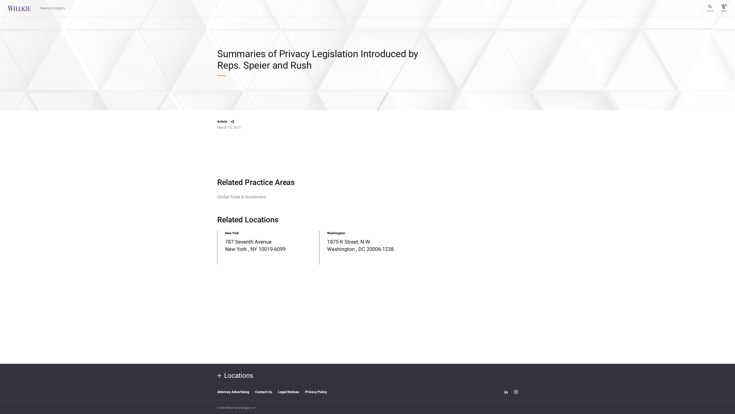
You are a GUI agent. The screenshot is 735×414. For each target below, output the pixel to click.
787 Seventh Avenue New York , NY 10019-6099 (255, 245)
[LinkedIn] (506, 392)
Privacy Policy (316, 392)
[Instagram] (516, 392)
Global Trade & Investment (241, 197)
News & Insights (52, 8)
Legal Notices (288, 392)
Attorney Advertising (233, 392)
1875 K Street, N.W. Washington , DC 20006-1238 (360, 245)
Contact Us (263, 392)
